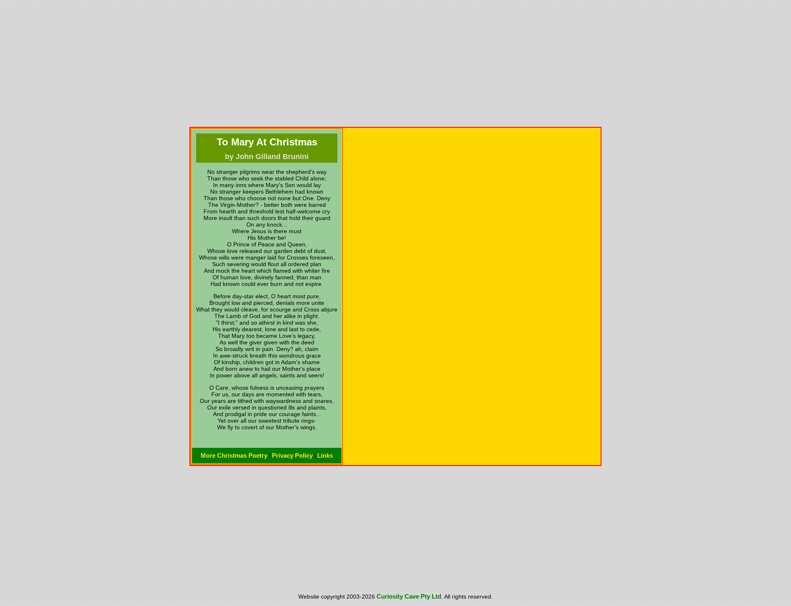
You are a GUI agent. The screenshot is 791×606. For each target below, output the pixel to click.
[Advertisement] (395, 63)
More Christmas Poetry (234, 455)
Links (325, 455)
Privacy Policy (292, 455)
